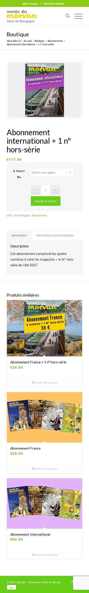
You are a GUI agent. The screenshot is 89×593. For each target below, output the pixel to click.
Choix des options (45, 382)
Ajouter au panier (45, 201)
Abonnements (39, 215)
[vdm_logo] (37, 16)
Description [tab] (19, 235)
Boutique (18, 34)
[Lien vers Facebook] (72, 581)
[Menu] (76, 16)
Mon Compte (30, 3)
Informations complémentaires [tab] (55, 235)
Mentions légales (54, 3)
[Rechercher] (65, 16)
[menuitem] (31, 3)
